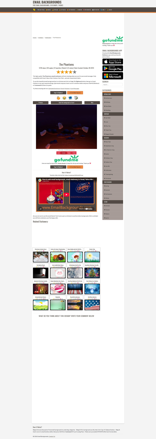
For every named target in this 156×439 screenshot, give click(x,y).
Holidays (40, 37)
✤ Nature (106, 214)
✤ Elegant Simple (109, 134)
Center (64, 153)
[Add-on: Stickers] (70, 97)
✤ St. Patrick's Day (109, 150)
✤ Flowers (107, 210)
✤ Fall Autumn (108, 194)
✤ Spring (106, 186)
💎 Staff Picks (41, 10)
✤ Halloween (107, 170)
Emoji (62, 88)
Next (92, 103)
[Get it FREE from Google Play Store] (112, 68)
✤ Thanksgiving (108, 174)
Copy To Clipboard (58, 93)
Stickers (67, 88)
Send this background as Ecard (66, 103)
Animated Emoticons (54, 88)
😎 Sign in (109, 10)
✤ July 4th (107, 166)
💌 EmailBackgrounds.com (69, 149)
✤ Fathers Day (108, 162)
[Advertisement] (93, 3)
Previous (41, 103)
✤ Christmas (107, 178)
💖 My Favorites (87, 10)
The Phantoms (57, 37)
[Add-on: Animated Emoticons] (58, 97)
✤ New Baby (107, 106)
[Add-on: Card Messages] (76, 97)
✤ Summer (107, 190)
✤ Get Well (107, 118)
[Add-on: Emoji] (64, 97)
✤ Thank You (107, 130)
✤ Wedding (107, 110)
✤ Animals (107, 205)
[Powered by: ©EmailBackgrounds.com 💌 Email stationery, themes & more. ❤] (66, 107)
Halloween (48, 37)
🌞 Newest (48, 10)
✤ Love (106, 122)
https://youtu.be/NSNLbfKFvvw (74, 175)
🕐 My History (95, 10)
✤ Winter (106, 198)
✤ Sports (106, 218)
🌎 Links (103, 10)
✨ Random (79, 10)
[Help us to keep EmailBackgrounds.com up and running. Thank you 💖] (66, 158)
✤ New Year (107, 141)
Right (69, 153)
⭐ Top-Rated (62, 10)
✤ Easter (106, 154)
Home (34, 37)
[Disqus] (66, 337)
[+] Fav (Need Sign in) (75, 93)
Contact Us (52, 436)
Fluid (74, 153)
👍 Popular (55, 10)
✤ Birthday (107, 102)
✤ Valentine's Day (109, 146)
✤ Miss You (107, 126)
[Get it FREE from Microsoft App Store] (112, 75)
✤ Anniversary (108, 98)
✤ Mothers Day (108, 158)
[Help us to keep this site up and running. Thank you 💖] (112, 39)
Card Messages (74, 88)
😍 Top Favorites (71, 10)
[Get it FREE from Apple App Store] (112, 61)
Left (58, 153)
